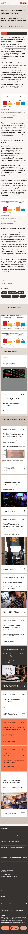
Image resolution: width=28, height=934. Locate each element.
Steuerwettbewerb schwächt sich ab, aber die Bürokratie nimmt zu (12, 627)
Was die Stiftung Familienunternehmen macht (13, 847)
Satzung (25, 857)
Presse (3, 891)
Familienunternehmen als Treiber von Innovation (14, 655)
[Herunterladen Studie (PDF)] (3, 410)
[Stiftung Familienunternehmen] (8, 2)
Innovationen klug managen (12, 582)
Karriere (3, 896)
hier (14, 914)
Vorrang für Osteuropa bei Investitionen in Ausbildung (12, 781)
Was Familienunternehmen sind (9, 836)
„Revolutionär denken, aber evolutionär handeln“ (12, 484)
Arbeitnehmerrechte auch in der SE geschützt (13, 700)
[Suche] (21, 3)
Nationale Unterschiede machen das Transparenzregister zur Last (14, 728)
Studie (11, 259)
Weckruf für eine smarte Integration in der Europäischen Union (13, 526)
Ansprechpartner (5, 885)
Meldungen (4, 26)
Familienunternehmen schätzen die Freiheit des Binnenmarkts (13, 435)
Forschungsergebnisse (17, 26)
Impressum (4, 857)
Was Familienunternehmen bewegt (10, 841)
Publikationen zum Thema (15, 33)
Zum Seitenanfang (15, 825)
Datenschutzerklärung (15, 857)
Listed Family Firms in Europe (13, 399)
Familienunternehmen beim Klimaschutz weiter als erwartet (13, 755)
